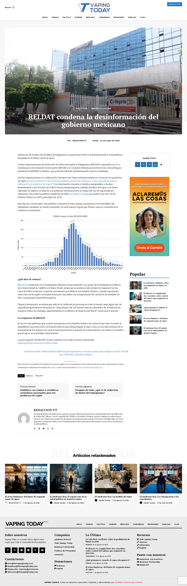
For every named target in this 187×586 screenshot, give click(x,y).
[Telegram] (28, 550)
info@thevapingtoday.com (20, 563)
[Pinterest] (149, 164)
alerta (117, 164)
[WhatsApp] (155, 164)
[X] (48, 428)
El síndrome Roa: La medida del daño (113, 496)
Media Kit (144, 565)
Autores (143, 542)
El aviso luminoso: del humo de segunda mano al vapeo (156, 319)
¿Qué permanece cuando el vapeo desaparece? (155, 308)
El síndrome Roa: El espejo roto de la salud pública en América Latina (155, 330)
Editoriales (144, 545)
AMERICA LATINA (101, 109)
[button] (10, 7)
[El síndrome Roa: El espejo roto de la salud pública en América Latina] (135, 330)
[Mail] (44, 428)
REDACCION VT (80, 140)
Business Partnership (149, 562)
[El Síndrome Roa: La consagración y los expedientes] (161, 478)
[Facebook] (35, 428)
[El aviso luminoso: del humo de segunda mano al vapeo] (135, 319)
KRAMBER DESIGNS (123, 582)
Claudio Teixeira (59, 503)
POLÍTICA (81, 109)
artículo (25, 285)
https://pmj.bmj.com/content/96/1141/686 (38, 343)
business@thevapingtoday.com (22, 566)
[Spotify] (21, 550)
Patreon (60, 566)
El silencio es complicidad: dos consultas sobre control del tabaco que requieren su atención (156, 297)
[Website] (52, 428)
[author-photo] (6, 502)
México (29, 376)
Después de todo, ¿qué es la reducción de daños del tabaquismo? (96, 391)
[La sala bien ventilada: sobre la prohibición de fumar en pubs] (135, 285)
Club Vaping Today (148, 539)
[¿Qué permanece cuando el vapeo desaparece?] (135, 309)
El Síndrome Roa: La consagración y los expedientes (159, 497)
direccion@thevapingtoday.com (22, 572)
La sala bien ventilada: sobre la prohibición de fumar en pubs (156, 285)
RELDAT (39, 376)
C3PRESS (138, 582)
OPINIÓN (89, 545)
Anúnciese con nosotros (151, 559)
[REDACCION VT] (24, 418)
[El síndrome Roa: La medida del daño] (116, 478)
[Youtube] (42, 550)
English (142, 548)
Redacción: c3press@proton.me (22, 569)
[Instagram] (39, 428)
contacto (53, 367)
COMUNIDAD (90, 556)
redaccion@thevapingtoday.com (90, 367)
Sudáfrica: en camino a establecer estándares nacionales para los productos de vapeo (39, 393)
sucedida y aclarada (79, 194)
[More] (161, 164)
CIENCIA (88, 563)
